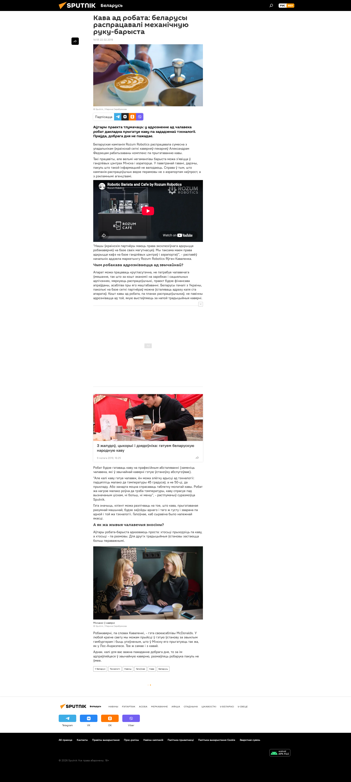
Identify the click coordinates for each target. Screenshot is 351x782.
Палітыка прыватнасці (181, 740)
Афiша (175, 706)
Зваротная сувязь (250, 740)
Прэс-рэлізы (131, 740)
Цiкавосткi (208, 706)
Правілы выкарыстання (106, 740)
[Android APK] (279, 753)
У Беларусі (100, 668)
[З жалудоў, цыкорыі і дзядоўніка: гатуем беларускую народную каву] (148, 417)
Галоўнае (140, 668)
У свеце (243, 706)
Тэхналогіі (115, 668)
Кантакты (82, 740)
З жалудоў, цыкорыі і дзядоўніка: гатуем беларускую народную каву (145, 448)
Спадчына (191, 706)
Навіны (128, 668)
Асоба (143, 706)
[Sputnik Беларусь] (79, 10)
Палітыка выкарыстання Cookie (216, 740)
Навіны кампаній (153, 740)
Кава (151, 668)
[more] (197, 457)
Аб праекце (65, 740)
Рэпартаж (128, 706)
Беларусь (163, 668)
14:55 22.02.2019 (103, 39)
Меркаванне (159, 706)
